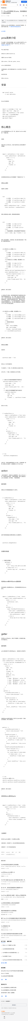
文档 (2, 1008)
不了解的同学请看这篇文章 (15, 26)
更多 (2, 979)
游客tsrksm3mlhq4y (4, 929)
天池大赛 (10, 1008)
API (16, 852)
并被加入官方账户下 (5, 45)
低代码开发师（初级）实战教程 (7, 992)
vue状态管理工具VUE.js (10, 854)
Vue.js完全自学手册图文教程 (7, 976)
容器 (12, 852)
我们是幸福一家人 (4, 914)
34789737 (3, 868)
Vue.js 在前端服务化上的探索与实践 (8, 987)
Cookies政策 (12, 1012)
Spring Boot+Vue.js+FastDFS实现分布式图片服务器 (12, 970)
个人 (26, 8)
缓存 (19, 852)
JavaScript (8, 852)
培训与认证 (14, 1008)
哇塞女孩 (2, 876)
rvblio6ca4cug (3, 883)
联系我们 (14, 1005)
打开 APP (24, 1)
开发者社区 (6, 1008)
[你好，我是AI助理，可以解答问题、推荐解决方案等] (20, 5)
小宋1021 (3, 906)
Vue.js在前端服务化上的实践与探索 (8, 990)
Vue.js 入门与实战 (5, 973)
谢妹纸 (2, 899)
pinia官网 (3, 31)
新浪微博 (8, 1001)
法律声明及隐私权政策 (5, 1012)
